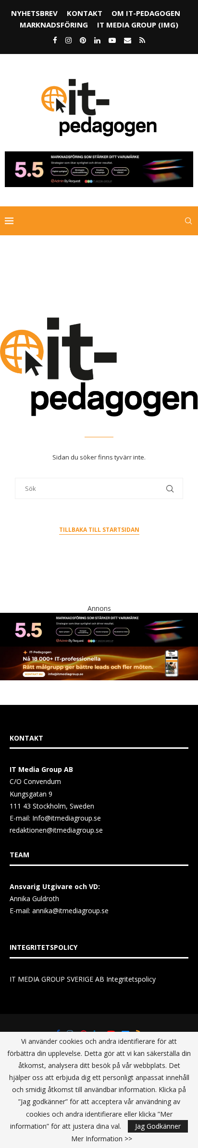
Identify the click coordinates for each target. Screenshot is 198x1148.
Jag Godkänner (158, 1126)
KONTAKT (84, 13)
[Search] (188, 221)
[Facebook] (55, 40)
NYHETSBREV (34, 13)
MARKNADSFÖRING (54, 24)
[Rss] (142, 40)
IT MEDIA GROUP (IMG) (137, 24)
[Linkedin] (97, 40)
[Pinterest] (83, 40)
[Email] (127, 40)
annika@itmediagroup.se (70, 910)
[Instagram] (68, 40)
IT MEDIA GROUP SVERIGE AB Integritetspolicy (83, 979)
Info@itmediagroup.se (66, 818)
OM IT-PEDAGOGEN (145, 13)
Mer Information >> (101, 1138)
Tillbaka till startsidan (99, 530)
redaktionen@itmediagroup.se (56, 830)
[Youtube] (112, 40)
